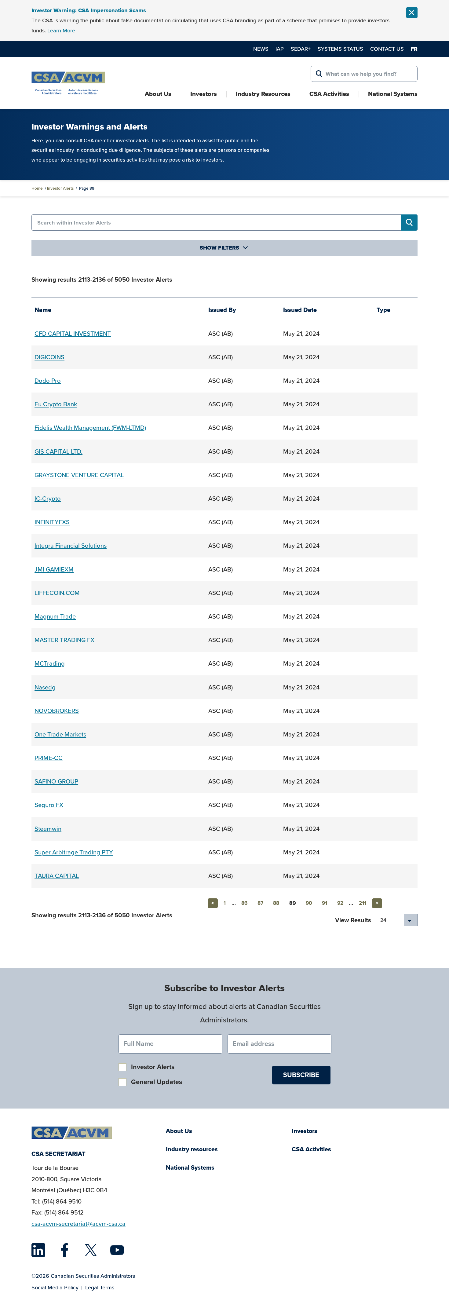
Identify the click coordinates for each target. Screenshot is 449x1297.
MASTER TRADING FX (64, 640)
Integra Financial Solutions (71, 545)
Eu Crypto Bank (56, 404)
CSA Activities (329, 93)
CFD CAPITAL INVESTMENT (73, 333)
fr (414, 49)
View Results (353, 920)
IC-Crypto (48, 498)
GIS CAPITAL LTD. (58, 451)
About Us (158, 93)
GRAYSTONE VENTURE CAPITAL (79, 475)
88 (276, 903)
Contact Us (387, 49)
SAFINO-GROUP (56, 781)
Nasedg (45, 687)
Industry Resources (263, 93)
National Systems (393, 93)
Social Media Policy (54, 1288)
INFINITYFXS (52, 522)
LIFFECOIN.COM (57, 592)
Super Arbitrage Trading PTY (74, 852)
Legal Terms (99, 1288)
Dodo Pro (48, 380)
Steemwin (48, 828)
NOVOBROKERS (57, 710)
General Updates (156, 1082)
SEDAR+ (301, 49)
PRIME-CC (49, 757)
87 (260, 903)
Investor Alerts (60, 188)
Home (37, 188)
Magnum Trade (55, 616)
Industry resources (192, 1149)
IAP (280, 49)
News (260, 49)
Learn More (61, 31)
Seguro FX (49, 804)
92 (340, 903)
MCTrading (50, 663)
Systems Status (340, 49)
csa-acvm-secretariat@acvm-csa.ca (78, 1223)
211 (362, 903)
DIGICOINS (49, 357)
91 (324, 903)
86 (244, 903)
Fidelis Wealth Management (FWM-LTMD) (90, 427)
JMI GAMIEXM (54, 569)
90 (309, 903)
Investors (203, 93)
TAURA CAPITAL (57, 875)
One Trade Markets (60, 734)
